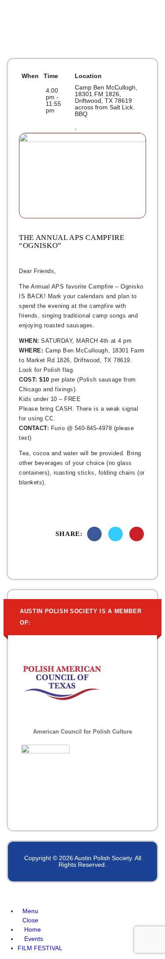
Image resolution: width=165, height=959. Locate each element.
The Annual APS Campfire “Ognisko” (72, 242)
